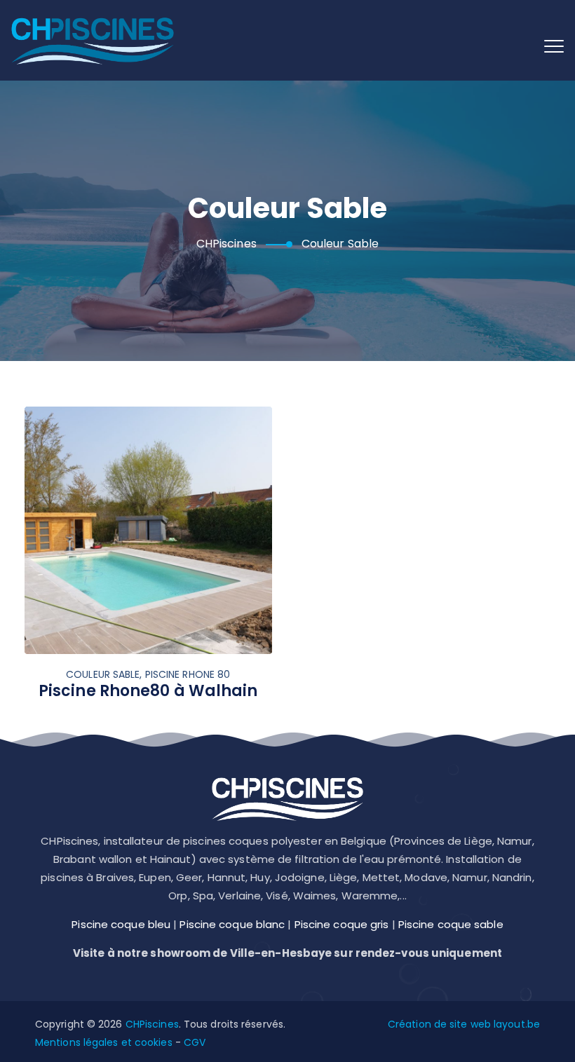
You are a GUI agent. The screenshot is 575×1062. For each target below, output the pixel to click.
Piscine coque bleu (121, 924)
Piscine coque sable (450, 924)
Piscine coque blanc (232, 924)
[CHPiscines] (93, 40)
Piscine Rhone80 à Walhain (148, 691)
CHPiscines (152, 1024)
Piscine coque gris (342, 924)
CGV (194, 1042)
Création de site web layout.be (464, 1024)
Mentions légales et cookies (103, 1042)
